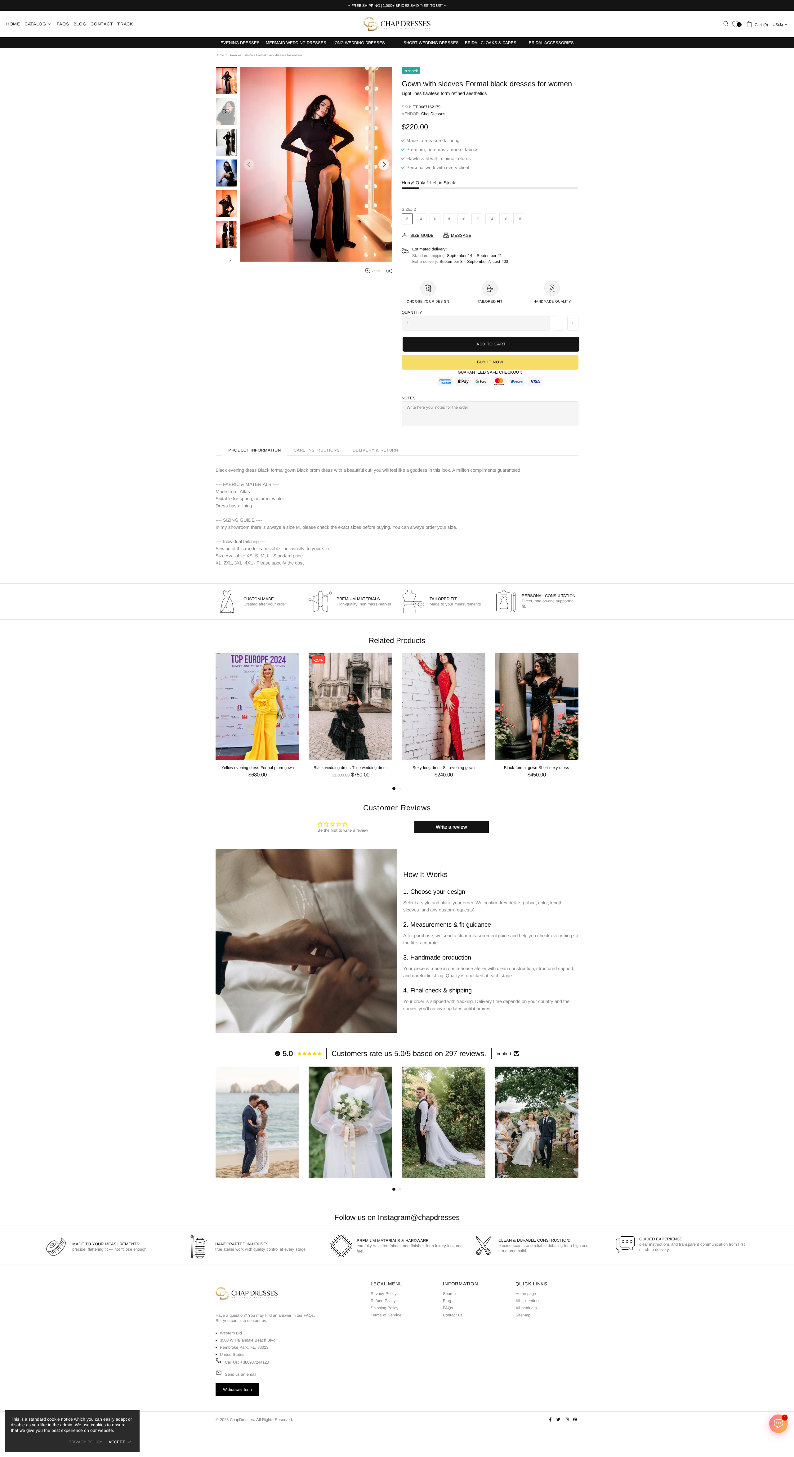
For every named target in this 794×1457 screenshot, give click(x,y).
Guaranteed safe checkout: (490, 372)
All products (526, 1308)
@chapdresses (435, 1217)
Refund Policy (383, 1300)
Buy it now (490, 362)
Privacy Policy (384, 1293)
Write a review (451, 827)
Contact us (452, 1315)
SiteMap (522, 1315)
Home (220, 55)
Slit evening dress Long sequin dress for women (444, 767)
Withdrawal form (237, 1389)
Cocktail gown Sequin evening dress (536, 767)
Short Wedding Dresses (431, 42)
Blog (447, 1300)
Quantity (412, 312)
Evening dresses (240, 42)
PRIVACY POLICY (85, 1442)
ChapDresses (397, 23)
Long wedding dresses (358, 42)
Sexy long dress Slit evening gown (257, 767)
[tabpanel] (443, 720)
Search (449, 1293)
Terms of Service (386, 1315)
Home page (525, 1293)
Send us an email (240, 1374)
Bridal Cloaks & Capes (490, 42)
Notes (409, 398)
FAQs (309, 1315)
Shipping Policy (385, 1308)
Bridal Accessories (551, 42)
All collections (528, 1300)
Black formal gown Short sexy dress (350, 767)
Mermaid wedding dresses (296, 42)
